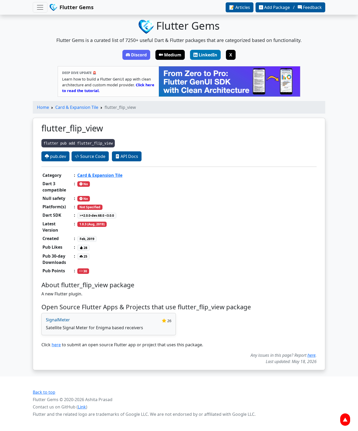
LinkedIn (208, 55)
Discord (139, 55)
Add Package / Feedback (293, 7)
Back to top (44, 392)
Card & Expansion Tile (76, 107)
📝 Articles (239, 7)
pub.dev (57, 156)
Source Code (92, 156)
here (56, 345)
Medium (172, 55)
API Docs (129, 156)
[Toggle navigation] (40, 7)
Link (82, 407)
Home (43, 107)
